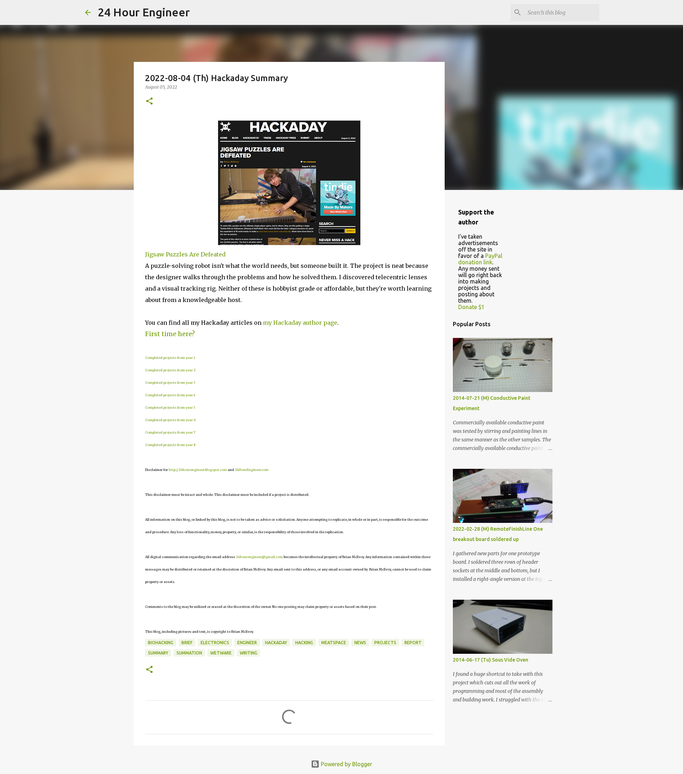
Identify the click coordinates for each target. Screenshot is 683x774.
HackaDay (276, 642)
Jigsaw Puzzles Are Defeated (185, 254)
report (413, 642)
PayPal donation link (480, 259)
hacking (304, 642)
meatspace (333, 642)
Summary (158, 653)
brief (186, 642)
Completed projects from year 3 (170, 383)
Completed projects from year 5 (170, 407)
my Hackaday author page (300, 322)
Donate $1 (471, 307)
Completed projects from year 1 (170, 358)
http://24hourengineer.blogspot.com (198, 470)
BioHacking (160, 642)
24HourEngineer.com (252, 470)
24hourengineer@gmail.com (259, 557)
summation (189, 653)
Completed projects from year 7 (170, 432)
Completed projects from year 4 (170, 395)
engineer (247, 642)
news (360, 642)
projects (385, 642)
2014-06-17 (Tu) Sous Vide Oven (490, 660)
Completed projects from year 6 (170, 420)
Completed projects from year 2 (170, 370)
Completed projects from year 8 (170, 445)
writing (248, 653)
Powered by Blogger (345, 764)
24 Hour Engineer (144, 12)
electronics (215, 642)
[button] (149, 101)
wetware (221, 653)
